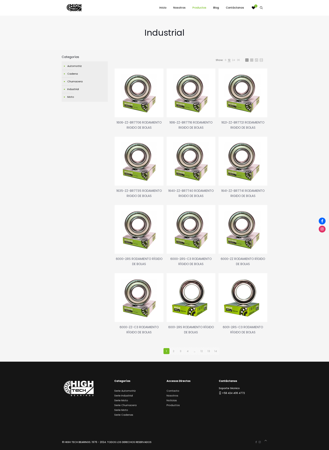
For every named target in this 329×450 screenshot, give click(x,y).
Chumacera (75, 81)
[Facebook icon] (256, 442)
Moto (70, 97)
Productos (173, 405)
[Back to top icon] (265, 440)
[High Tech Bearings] (74, 7)
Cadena (72, 73)
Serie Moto (121, 400)
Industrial (73, 89)
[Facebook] (322, 221)
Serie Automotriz (125, 391)
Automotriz (74, 66)
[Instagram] (322, 229)
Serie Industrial (123, 395)
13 (209, 351)
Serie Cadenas (123, 415)
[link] (225, 60)
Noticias (172, 400)
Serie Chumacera (125, 405)
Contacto (173, 391)
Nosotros (172, 395)
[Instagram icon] (259, 442)
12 (201, 351)
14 (215, 351)
